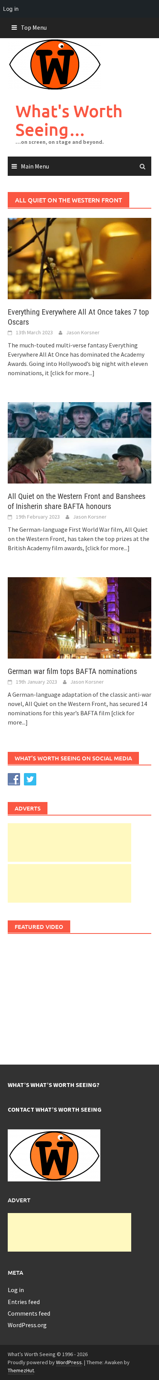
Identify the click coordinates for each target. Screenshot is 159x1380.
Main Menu (35, 166)
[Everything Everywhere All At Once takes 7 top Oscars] (79, 258)
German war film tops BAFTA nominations (72, 671)
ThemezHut (21, 1370)
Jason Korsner (83, 332)
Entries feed (24, 1302)
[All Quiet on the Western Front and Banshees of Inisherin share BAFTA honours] (79, 442)
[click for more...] (72, 373)
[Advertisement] (69, 842)
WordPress (69, 1362)
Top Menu (34, 27)
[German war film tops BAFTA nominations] (79, 617)
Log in (16, 1290)
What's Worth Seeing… (69, 120)
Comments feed (29, 1313)
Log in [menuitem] (11, 8)
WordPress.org (27, 1325)
